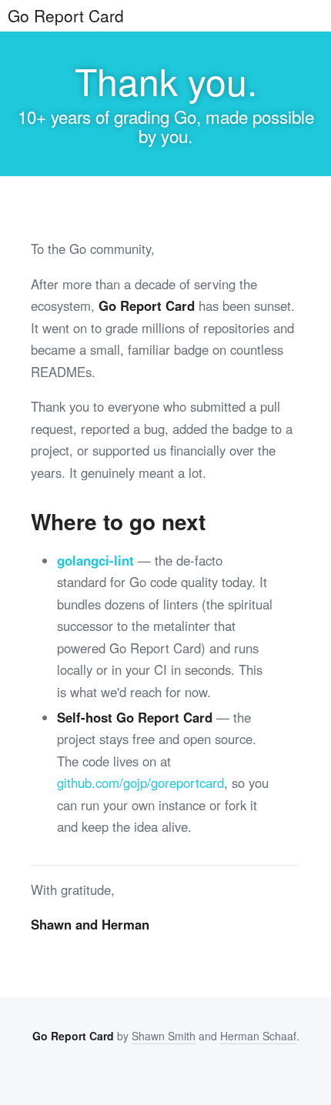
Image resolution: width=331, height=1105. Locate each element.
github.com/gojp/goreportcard (140, 782)
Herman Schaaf (258, 1035)
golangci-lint (95, 560)
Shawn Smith (164, 1035)
